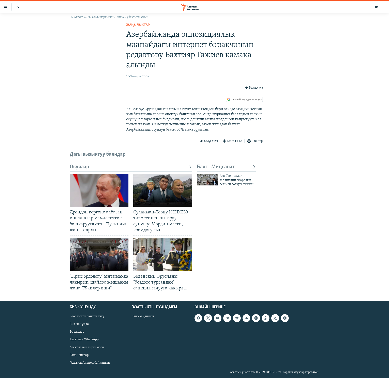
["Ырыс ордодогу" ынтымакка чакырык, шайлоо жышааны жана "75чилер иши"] (99, 254)
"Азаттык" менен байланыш (90, 362)
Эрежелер (77, 332)
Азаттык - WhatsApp (84, 339)
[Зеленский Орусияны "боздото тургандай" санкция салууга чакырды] (162, 254)
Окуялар (79, 167)
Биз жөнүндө (79, 324)
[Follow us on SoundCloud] (246, 318)
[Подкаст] (285, 318)
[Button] (254, 87)
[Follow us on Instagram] (256, 318)
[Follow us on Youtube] (217, 318)
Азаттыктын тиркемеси (87, 347)
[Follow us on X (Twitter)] (208, 318)
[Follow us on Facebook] (198, 318)
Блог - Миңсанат (216, 167)
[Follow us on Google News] (237, 318)
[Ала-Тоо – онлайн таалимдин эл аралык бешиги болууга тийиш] (207, 179)
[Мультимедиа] (376, 7)
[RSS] (275, 318)
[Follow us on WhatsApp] (265, 318)
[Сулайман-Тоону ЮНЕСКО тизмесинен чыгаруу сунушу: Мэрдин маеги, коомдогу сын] (162, 190)
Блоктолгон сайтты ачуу (87, 316)
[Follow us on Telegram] (227, 318)
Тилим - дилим (143, 316)
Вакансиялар (79, 355)
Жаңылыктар (138, 25)
